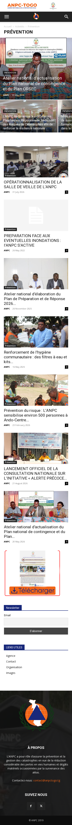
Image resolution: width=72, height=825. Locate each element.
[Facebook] (31, 806)
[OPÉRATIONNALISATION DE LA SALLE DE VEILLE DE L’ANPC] (36, 161)
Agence (10, 656)
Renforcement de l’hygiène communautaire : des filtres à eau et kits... (35, 357)
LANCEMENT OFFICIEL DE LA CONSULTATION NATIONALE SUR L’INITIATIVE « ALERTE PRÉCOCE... (35, 473)
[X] (41, 806)
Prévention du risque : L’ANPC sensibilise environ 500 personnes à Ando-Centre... (36, 415)
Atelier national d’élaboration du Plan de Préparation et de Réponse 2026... (34, 299)
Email (7, 615)
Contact (11, 661)
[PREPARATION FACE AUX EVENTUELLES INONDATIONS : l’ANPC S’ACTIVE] (36, 215)
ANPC (6, 95)
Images (10, 673)
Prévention (10, 73)
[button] (6, 17)
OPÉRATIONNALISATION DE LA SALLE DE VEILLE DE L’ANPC (33, 184)
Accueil (8, 26)
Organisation (14, 667)
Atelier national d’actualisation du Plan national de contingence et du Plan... (34, 532)
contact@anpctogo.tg (46, 780)
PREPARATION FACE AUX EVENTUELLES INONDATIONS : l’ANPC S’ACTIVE (32, 241)
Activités (19, 26)
